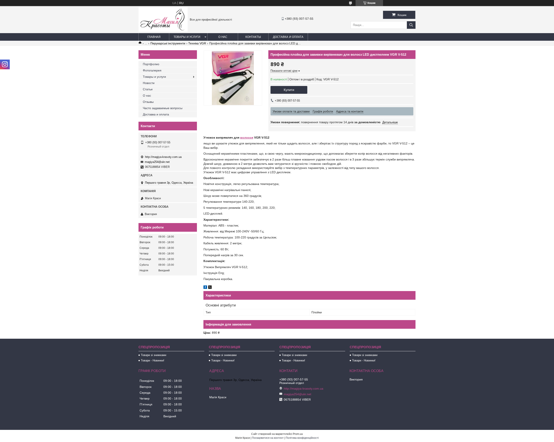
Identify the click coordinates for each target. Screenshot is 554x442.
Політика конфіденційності (302, 437)
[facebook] (205, 288)
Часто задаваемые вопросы (162, 108)
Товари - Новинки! (152, 360)
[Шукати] (411, 25)
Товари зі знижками (153, 355)
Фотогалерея (152, 70)
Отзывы (148, 102)
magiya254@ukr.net (157, 162)
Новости (149, 83)
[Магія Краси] (163, 30)
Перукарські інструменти (167, 43)
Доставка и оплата (288, 37)
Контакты (253, 37)
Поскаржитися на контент (268, 437)
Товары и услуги (187, 37)
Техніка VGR (197, 43)
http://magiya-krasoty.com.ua (163, 157)
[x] (210, 288)
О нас (222, 37)
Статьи (148, 89)
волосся (246, 137)
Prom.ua (298, 434)
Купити (289, 90)
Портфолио (151, 64)
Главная (153, 37)
